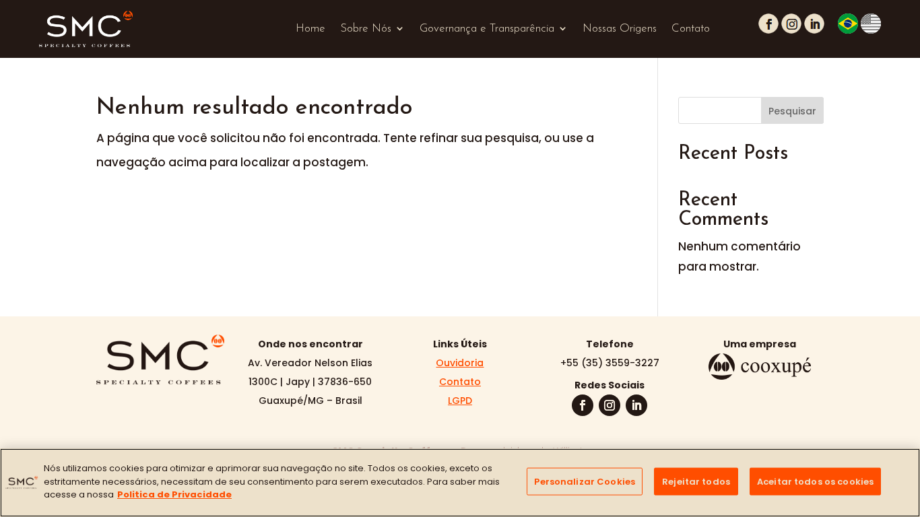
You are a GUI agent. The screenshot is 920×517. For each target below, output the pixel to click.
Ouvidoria (460, 363)
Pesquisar (792, 111)
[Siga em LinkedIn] (636, 405)
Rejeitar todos (696, 481)
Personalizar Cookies (584, 481)
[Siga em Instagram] (609, 405)
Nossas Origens (620, 28)
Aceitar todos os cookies (815, 481)
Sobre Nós (365, 28)
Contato (690, 28)
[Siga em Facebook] (582, 405)
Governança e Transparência (487, 28)
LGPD (460, 400)
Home (310, 28)
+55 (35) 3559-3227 (609, 363)
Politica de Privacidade (174, 494)
